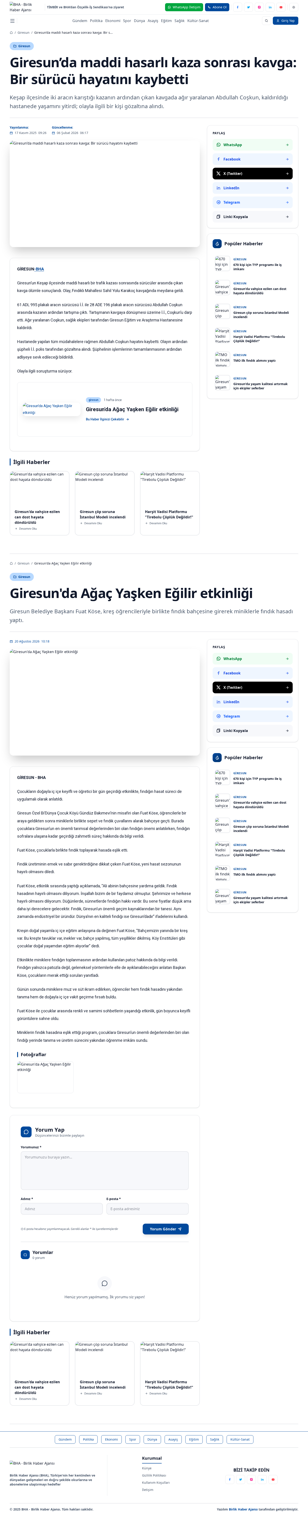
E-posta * (113, 1199)
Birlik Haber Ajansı (244, 1509)
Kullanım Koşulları (156, 1482)
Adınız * (27, 1199)
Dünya (139, 20)
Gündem (79, 20)
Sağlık (180, 20)
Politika (96, 20)
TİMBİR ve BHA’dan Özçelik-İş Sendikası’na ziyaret (85, 7)
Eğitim (166, 20)
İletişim (147, 1490)
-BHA (39, 269)
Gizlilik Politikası (154, 1475)
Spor (127, 20)
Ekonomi (112, 20)
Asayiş (153, 20)
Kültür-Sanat (198, 20)
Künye (147, 1468)
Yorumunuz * (31, 1147)
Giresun (24, 32)
